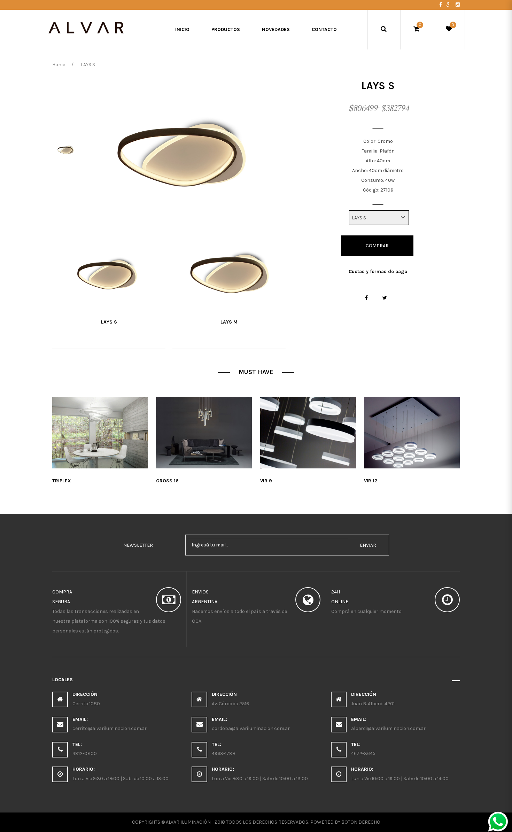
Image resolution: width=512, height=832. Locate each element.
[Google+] (449, 5)
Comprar (377, 246)
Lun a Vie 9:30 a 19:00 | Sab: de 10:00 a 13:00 (120, 779)
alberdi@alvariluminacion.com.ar (388, 728)
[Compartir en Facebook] (366, 298)
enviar (368, 545)
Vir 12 (370, 481)
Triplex (61, 481)
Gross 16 (167, 481)
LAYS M (229, 322)
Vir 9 (266, 481)
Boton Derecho (360, 822)
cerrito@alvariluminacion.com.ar (109, 728)
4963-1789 (223, 753)
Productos (225, 29)
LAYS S (109, 322)
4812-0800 (84, 753)
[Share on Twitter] (385, 298)
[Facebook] (441, 5)
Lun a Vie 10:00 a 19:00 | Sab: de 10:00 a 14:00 (400, 779)
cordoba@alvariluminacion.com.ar (251, 728)
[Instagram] (458, 5)
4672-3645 (363, 753)
